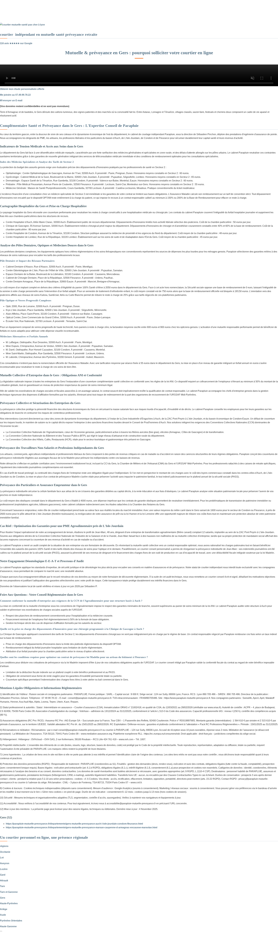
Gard (2, 875)
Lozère (4, 869)
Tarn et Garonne (9, 892)
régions (4, 846)
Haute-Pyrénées (9, 903)
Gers (2, 898)
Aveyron (4, 863)
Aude (3, 915)
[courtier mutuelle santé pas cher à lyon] (22, 24)
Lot (2, 857)
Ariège (3, 909)
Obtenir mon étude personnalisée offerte (22, 89)
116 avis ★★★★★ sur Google (16, 43)
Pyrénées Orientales (11, 920)
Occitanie (5, 852)
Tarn (2, 886)
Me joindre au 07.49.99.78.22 (15, 95)
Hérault (4, 880)
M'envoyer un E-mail (11, 100)
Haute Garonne (8, 926)
